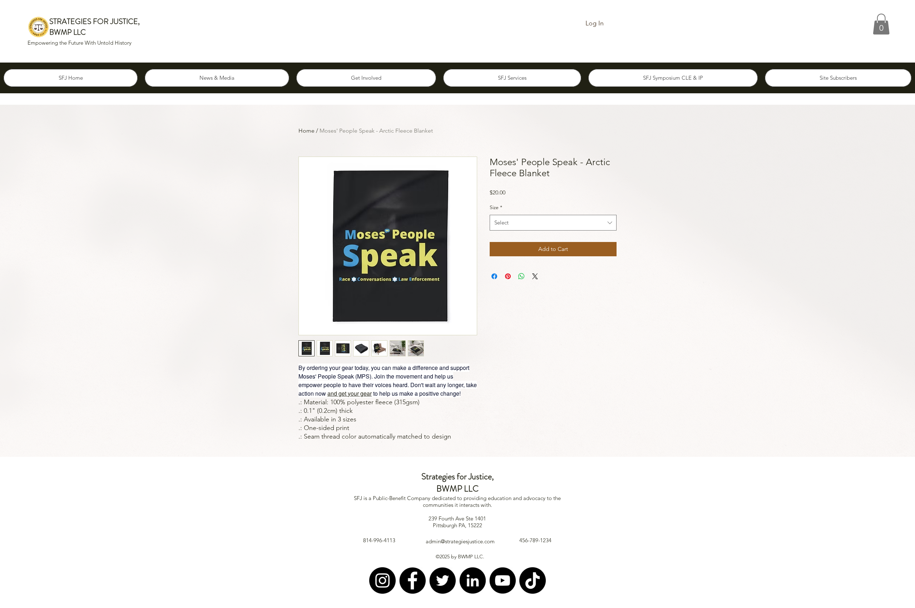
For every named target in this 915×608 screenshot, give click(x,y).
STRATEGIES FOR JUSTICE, (94, 21)
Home (306, 130)
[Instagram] (382, 580)
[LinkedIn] (472, 580)
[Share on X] (535, 276)
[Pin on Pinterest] (508, 276)
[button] (881, 24)
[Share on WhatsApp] (521, 276)
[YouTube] (502, 580)
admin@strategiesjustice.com (460, 541)
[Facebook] (412, 580)
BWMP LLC (67, 32)
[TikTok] (532, 580)
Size (496, 207)
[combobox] (553, 223)
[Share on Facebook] (494, 276)
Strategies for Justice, (457, 476)
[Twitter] (442, 580)
